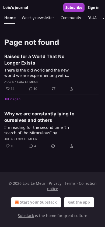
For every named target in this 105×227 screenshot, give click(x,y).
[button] (10, 18)
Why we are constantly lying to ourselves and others (39, 117)
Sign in (94, 7)
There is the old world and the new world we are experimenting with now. (36, 72)
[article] (52, 72)
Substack (26, 215)
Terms (70, 183)
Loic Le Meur (27, 82)
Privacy (55, 183)
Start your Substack (38, 202)
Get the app (79, 202)
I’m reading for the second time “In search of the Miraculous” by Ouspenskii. (36, 130)
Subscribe (73, 7)
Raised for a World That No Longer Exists (34, 60)
